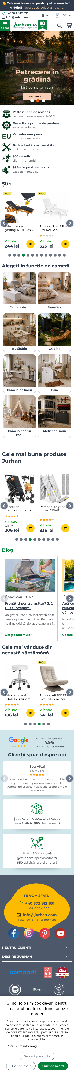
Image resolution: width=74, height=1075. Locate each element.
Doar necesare (20, 1066)
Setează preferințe (37, 1056)
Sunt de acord (53, 1066)
